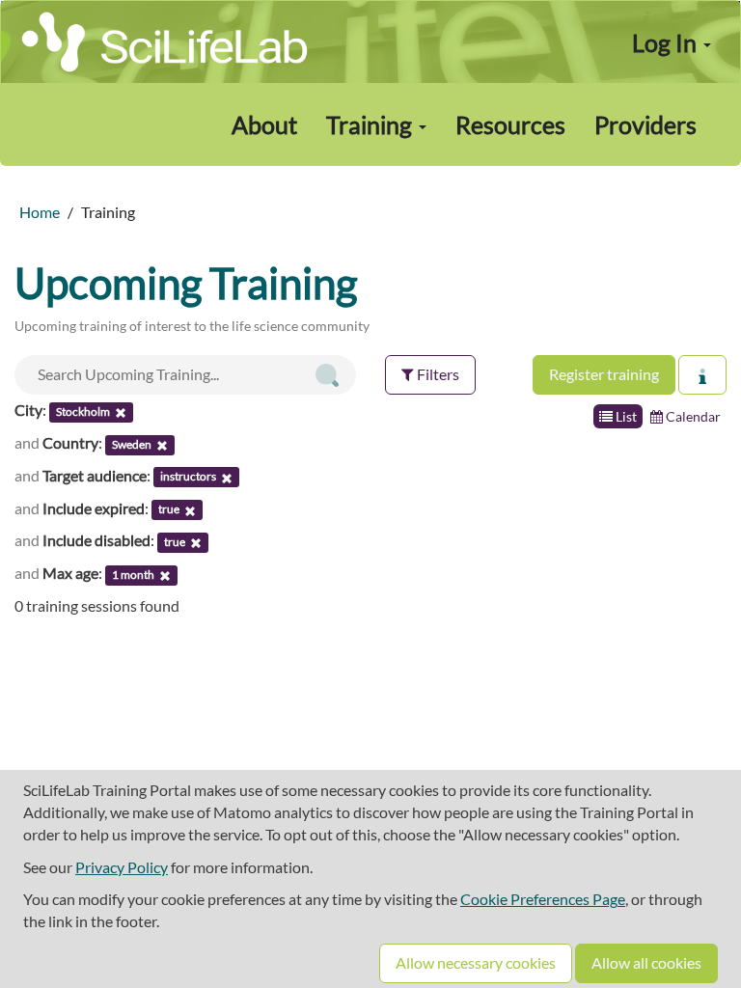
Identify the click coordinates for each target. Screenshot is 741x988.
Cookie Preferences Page (542, 899)
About (264, 124)
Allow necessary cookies (476, 962)
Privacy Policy (121, 867)
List (625, 416)
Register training (604, 374)
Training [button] (371, 124)
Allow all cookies (646, 962)
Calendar (692, 416)
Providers (645, 124)
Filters (436, 374)
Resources (510, 124)
